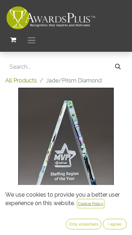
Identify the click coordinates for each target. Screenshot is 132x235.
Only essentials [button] (83, 224)
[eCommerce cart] (13, 40)
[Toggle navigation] (31, 40)
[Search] (118, 67)
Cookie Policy (90, 203)
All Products (21, 80)
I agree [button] (114, 224)
